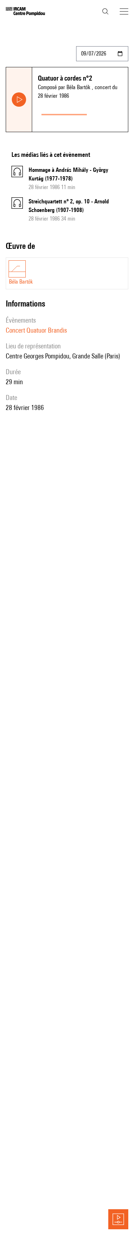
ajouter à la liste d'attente (109, 113)
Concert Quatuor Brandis (36, 330)
